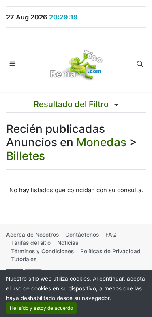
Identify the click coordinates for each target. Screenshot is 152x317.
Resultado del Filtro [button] (72, 104)
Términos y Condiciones (42, 251)
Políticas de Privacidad (110, 251)
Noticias (67, 242)
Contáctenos (82, 234)
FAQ (110, 234)
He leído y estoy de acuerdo (41, 308)
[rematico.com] (76, 63)
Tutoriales (23, 259)
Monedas (101, 142)
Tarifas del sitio (31, 242)
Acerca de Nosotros (32, 234)
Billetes (25, 156)
